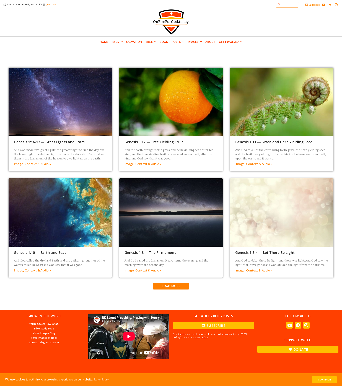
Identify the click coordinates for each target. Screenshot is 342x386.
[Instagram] (306, 325)
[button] (171, 286)
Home (104, 42)
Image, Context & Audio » (32, 164)
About (210, 42)
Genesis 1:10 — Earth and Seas (40, 252)
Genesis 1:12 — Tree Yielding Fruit (154, 141)
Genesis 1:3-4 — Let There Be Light (265, 252)
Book (164, 42)
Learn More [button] (101, 379)
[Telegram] (298, 325)
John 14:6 (51, 4)
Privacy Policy (201, 337)
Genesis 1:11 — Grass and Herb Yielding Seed (274, 141)
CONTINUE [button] (324, 379)
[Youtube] (289, 325)
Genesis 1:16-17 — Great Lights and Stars (49, 141)
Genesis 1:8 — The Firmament (150, 252)
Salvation (134, 42)
